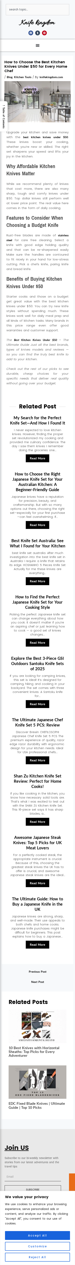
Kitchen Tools (22, 77)
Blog (9, 77)
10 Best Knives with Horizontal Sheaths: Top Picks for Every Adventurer (34, 1052)
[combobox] (37, 9)
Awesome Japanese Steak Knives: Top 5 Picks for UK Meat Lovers (37, 842)
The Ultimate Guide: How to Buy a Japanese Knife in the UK (37, 904)
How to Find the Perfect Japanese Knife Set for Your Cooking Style (37, 602)
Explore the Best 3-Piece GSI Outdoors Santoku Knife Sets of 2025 (37, 663)
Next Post (37, 981)
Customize (37, 1246)
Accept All (37, 1235)
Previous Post (37, 971)
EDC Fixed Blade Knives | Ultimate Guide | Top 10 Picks (37, 1105)
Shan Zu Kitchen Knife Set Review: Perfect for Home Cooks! (37, 781)
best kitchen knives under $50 (45, 137)
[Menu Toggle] (38, 45)
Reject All (37, 1257)
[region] (37, 1228)
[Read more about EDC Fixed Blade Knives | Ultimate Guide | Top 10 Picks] (38, 1081)
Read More (37, 458)
